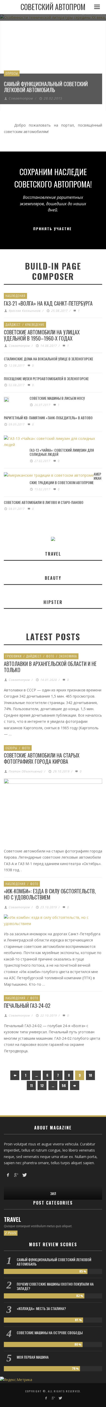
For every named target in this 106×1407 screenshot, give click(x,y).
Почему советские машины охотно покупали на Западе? (55, 1286)
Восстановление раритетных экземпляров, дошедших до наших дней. (53, 203)
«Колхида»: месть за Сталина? (41, 1308)
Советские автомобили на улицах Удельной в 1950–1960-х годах (42, 335)
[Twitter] (24, 1175)
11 (31, 1085)
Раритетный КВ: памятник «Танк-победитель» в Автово (48, 417)
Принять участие (52, 228)
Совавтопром (21, 98)
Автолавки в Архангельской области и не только (50, 667)
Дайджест (13, 324)
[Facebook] (8, 1175)
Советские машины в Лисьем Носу (57, 398)
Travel (12, 1219)
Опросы (11, 73)
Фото (50, 656)
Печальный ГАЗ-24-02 (27, 1005)
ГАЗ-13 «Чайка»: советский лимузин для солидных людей (62, 452)
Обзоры (11, 748)
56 (64, 1085)
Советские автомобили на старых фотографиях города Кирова (42, 758)
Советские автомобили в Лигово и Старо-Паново (43, 502)
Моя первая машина (33, 1357)
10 (90, 1075)
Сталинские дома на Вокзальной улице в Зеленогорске (48, 358)
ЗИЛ (53, 1193)
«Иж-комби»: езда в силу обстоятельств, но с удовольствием (50, 894)
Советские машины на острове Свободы (50, 1332)
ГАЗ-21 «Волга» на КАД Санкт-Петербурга (48, 303)
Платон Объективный (25, 771)
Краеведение (35, 324)
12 (42, 1085)
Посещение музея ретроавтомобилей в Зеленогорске (46, 378)
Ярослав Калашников (25, 311)
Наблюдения (15, 295)
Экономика (68, 656)
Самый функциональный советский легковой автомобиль (46, 87)
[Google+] (16, 1175)
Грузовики (13, 656)
